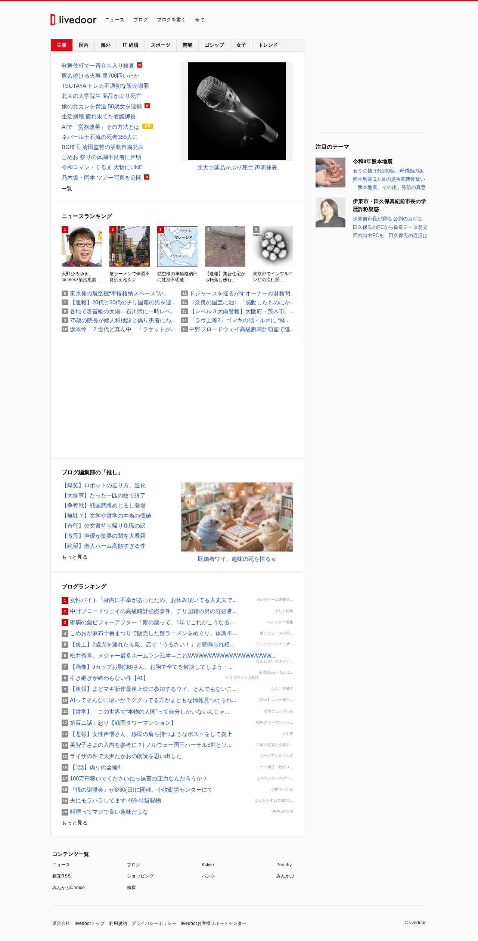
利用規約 (118, 923)
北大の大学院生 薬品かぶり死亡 (102, 96)
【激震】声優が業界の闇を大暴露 (104, 535)
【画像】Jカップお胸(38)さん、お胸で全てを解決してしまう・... (147, 667)
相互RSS (61, 876)
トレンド (268, 45)
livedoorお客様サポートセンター (213, 923)
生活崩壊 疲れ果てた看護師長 (99, 116)
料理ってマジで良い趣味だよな (105, 811)
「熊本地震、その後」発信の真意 (389, 187)
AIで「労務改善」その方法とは (101, 127)
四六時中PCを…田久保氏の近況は (390, 235)
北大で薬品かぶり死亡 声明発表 (237, 167)
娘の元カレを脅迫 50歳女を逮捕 (102, 106)
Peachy (284, 864)
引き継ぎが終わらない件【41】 (105, 678)
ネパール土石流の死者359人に (100, 137)
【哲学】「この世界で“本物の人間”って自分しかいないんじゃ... (145, 711)
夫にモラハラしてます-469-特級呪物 (111, 800)
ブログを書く (171, 19)
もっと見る (75, 557)
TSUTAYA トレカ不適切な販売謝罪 (105, 86)
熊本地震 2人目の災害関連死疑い (389, 179)
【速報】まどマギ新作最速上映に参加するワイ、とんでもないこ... (149, 689)
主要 (61, 45)
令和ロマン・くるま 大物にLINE (102, 167)
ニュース (114, 19)
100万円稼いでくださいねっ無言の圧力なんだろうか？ (135, 778)
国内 (84, 45)
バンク (208, 876)
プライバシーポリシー (153, 923)
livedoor (73, 19)
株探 (131, 887)
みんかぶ (285, 876)
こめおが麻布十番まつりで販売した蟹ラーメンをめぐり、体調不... (149, 633)
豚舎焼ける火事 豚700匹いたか (100, 75)
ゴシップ (214, 45)
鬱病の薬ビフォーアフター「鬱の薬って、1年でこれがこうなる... (148, 622)
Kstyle (208, 864)
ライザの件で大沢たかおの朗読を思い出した (122, 756)
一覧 (67, 189)
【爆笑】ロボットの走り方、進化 (104, 485)
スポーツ (160, 45)
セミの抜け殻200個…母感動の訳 (388, 171)
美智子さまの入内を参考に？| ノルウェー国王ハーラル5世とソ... (147, 745)
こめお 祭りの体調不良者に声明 (102, 157)
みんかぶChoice (68, 887)
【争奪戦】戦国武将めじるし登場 (104, 505)
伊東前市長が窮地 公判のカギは (387, 218)
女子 (241, 45)
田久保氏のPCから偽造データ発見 (390, 227)
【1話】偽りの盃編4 (91, 767)
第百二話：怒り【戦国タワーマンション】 (119, 723)
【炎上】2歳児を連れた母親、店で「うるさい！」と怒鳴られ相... (148, 644)
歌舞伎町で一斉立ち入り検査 (98, 65)
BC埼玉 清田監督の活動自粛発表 (103, 147)
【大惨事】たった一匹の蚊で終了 (104, 495)
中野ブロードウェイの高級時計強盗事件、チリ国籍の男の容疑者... (149, 611)
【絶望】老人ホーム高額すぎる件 (104, 546)
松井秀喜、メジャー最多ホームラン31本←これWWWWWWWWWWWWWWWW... (169, 655)
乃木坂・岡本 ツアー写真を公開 (102, 177)
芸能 (187, 45)
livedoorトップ (90, 923)
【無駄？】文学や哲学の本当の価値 (106, 515)
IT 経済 (131, 45)
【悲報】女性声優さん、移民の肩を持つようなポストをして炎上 (147, 734)
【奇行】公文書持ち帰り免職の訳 (104, 525)
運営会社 (61, 923)
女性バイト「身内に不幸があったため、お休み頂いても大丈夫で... (149, 600)
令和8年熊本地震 (372, 161)
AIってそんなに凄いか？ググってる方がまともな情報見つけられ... (149, 700)
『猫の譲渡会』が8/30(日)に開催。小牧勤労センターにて (137, 789)
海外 (106, 45)
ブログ (140, 19)
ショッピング (140, 876)
